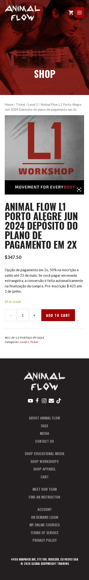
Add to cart (58, 315)
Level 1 (33, 104)
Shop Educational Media (44, 453)
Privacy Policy (45, 540)
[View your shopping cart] (71, 12)
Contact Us (44, 441)
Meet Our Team (45, 489)
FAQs (44, 425)
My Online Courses (44, 524)
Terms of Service (44, 532)
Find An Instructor (44, 496)
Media (44, 433)
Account (44, 509)
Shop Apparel (44, 468)
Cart (45, 476)
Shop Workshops (44, 461)
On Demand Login (44, 517)
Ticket (20, 104)
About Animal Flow (44, 417)
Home (9, 104)
